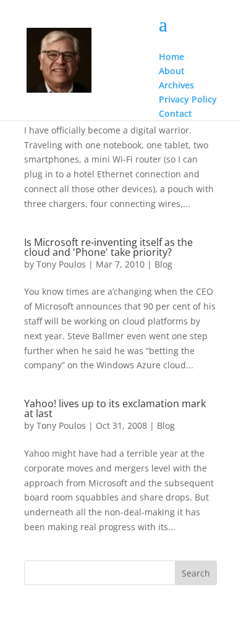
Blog (163, 264)
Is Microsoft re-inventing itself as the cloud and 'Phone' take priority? (108, 247)
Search (196, 573)
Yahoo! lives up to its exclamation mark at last (115, 408)
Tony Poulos (61, 264)
